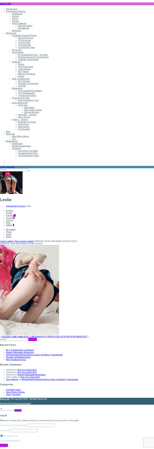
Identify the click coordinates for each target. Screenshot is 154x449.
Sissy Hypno (23, 127)
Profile (9, 213)
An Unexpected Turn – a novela (33, 54)
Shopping (16, 148)
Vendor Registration (21, 146)
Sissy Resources (20, 103)
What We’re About (20, 136)
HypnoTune (23, 124)
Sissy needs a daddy (24, 241)
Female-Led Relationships (18, 357)
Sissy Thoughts (13, 394)
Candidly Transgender (28, 59)
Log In (4, 445)
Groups (15, 21)
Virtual (21, 76)
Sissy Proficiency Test (28, 100)
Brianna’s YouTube (27, 122)
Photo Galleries (19, 23)
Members (16, 30)
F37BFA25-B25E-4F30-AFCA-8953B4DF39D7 (66, 336)
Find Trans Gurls (25, 66)
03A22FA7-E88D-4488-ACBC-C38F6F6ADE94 (23, 336)
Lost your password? (10, 440)
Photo (9, 232)
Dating (21, 64)
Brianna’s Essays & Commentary (33, 57)
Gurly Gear (23, 105)
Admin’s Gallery (25, 26)
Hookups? (16, 62)
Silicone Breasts (31, 112)
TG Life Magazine (26, 93)
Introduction (11, 9)
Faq (13, 139)
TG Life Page (24, 42)
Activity (15, 16)
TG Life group (24, 40)
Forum (15, 18)
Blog (8, 131)
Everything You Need (28, 151)
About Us (10, 134)
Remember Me (10, 436)
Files (8, 222)
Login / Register (7, 167)
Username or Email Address (13, 425)
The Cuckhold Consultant (30, 91)
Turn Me (22, 86)
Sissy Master (12, 379)
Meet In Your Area (26, 74)
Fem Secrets (24, 81)
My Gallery (11, 229)
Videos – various (20, 119)
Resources (11, 33)
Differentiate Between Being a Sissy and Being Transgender (34, 355)
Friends (11, 215)
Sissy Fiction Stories (15, 392)
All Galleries (23, 28)
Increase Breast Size (28, 153)
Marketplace (12, 141)
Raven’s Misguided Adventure (20, 352)
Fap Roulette (24, 129)
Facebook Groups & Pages (24, 35)
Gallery (10, 225)
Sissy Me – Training (27, 115)
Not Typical (23, 71)
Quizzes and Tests (21, 98)
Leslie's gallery (7, 241)
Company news (13, 389)
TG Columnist (24, 45)
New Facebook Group (16, 359)
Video (8, 234)
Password (4, 430)
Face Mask (29, 107)
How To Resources (21, 79)
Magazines (17, 88)
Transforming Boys (27, 95)
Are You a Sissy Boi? (27, 370)
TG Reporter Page (26, 47)
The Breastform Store (28, 155)
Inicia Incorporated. (22, 403)
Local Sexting (24, 69)
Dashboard (17, 14)
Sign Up (18, 410)
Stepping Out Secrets (28, 83)
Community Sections (16, 11)
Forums (21, 206)
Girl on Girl (16, 50)
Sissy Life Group (25, 38)
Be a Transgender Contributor (20, 350)
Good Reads (17, 52)
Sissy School (24, 117)
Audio (9, 237)
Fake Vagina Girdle (33, 110)
